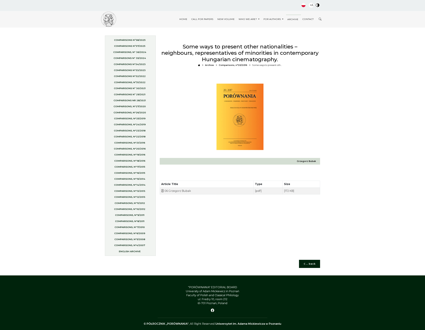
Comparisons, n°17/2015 (129, 166)
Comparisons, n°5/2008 (129, 239)
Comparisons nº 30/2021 (130, 88)
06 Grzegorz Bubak (177, 190)
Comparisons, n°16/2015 (129, 173)
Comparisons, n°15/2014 (129, 179)
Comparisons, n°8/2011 (129, 221)
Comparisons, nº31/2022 (129, 82)
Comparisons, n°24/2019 (130, 124)
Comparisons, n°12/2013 (129, 197)
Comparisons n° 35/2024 (130, 58)
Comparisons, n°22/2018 (129, 136)
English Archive (130, 251)
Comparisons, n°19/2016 (129, 154)
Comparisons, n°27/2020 (130, 106)
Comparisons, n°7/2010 (130, 227)
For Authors (272, 19)
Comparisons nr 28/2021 (130, 100)
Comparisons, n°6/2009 (129, 233)
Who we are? (248, 19)
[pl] (303, 5)
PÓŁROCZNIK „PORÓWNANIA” (168, 323)
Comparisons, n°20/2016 (130, 148)
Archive (292, 19)
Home (183, 19)
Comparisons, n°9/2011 (129, 215)
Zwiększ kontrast (317, 5)
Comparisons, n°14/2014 (129, 184)
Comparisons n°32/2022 (130, 76)
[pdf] (258, 190)
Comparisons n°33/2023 (130, 70)
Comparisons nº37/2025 (129, 46)
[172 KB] (289, 190)
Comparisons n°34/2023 (130, 64)
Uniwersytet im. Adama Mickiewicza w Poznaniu (248, 323)
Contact (308, 19)
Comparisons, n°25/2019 (129, 118)
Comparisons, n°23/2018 (129, 130)
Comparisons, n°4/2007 (129, 245)
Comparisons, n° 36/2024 (129, 52)
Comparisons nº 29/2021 (129, 94)
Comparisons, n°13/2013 (129, 191)
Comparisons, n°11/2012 (130, 203)
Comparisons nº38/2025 (129, 40)
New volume (226, 19)
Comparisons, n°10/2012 (129, 209)
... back (311, 263)
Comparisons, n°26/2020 (130, 112)
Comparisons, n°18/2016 (129, 160)
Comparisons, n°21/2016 (129, 142)
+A (311, 5)
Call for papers (202, 19)
